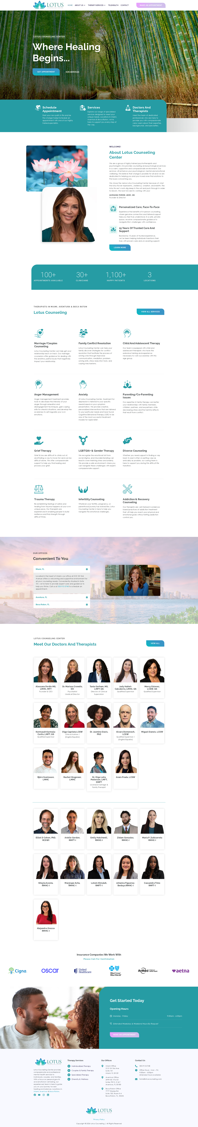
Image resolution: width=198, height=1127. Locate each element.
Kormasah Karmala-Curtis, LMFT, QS (46, 733)
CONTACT (125, 5)
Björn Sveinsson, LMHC (45, 778)
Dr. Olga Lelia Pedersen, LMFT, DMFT (99, 779)
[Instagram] (44, 1095)
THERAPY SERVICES (96, 5)
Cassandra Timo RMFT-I (152, 884)
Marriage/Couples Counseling (45, 345)
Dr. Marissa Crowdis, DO (72, 687)
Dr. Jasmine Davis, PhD (99, 733)
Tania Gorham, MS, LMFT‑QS (99, 687)
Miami (36, 1091)
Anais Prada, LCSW (125, 777)
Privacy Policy (99, 1119)
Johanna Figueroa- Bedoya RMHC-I (125, 884)
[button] (61, 569)
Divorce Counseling (135, 450)
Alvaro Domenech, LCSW (125, 733)
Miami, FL (40, 569)
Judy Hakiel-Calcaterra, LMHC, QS (125, 687)
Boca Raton (54, 1091)
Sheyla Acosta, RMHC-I (45, 884)
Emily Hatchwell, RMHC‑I (99, 838)
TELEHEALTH (113, 5)
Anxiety (83, 394)
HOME (70, 5)
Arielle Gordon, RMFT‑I (72, 838)
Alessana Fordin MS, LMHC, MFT (46, 687)
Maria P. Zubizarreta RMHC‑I (152, 838)
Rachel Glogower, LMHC (72, 778)
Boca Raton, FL (42, 604)
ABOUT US (79, 5)
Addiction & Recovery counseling (136, 501)
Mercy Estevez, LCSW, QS (152, 687)
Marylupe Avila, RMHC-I (72, 884)
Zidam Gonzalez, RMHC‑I (125, 838)
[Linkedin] (48, 1095)
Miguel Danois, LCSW (152, 732)
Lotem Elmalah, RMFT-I (99, 884)
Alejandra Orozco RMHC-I (46, 929)
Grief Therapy (42, 450)
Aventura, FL (41, 597)
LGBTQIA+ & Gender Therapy (96, 450)
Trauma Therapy (44, 499)
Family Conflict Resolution (95, 343)
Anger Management (46, 394)
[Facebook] (35, 1095)
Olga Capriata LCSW (72, 732)
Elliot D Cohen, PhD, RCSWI (46, 838)
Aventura (43, 1091)
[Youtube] (39, 1095)
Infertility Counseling (91, 499)
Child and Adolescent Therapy (141, 343)
